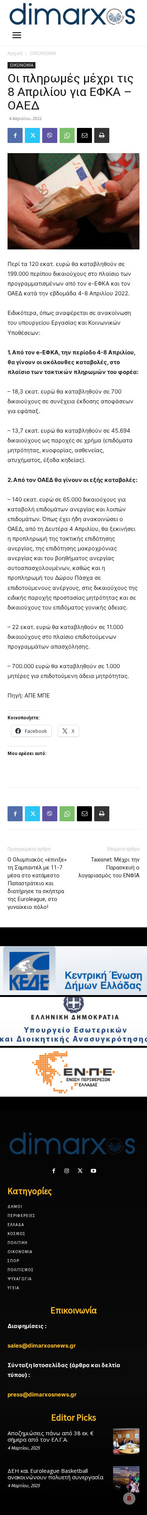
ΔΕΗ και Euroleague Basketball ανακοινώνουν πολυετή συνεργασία (55, 1474)
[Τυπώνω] (101, 135)
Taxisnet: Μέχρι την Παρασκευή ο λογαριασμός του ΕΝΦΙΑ (108, 867)
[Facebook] (15, 135)
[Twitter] (32, 135)
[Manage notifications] (129, 1498)
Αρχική (15, 53)
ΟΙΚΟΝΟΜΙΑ (43, 53)
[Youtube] (93, 1171)
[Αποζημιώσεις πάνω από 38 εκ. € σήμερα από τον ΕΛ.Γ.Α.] (126, 1441)
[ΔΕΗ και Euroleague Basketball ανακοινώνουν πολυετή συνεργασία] (126, 1479)
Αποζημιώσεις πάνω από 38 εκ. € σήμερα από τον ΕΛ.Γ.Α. (50, 1436)
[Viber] (49, 135)
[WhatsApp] (67, 135)
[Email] (84, 135)
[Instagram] (67, 1171)
